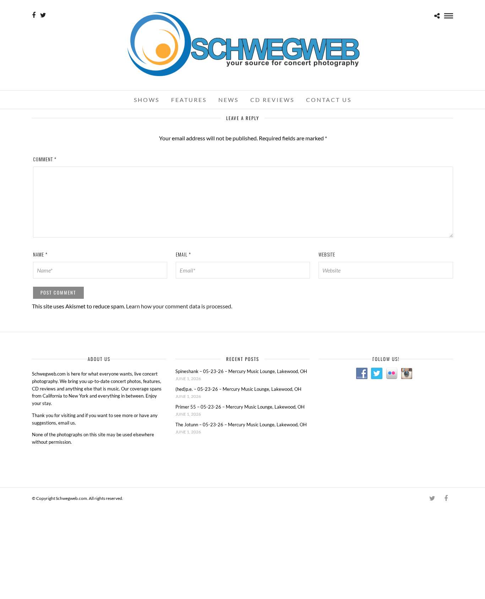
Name (40, 254)
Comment (44, 159)
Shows (146, 99)
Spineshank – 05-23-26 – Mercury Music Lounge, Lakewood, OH (241, 371)
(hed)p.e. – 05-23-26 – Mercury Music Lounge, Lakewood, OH (238, 389)
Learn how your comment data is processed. (179, 306)
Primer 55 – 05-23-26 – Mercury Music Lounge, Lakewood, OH (240, 407)
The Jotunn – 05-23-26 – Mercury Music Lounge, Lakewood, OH (241, 424)
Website (326, 254)
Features (189, 99)
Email (183, 254)
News (228, 99)
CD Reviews (272, 99)
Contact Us (329, 99)
